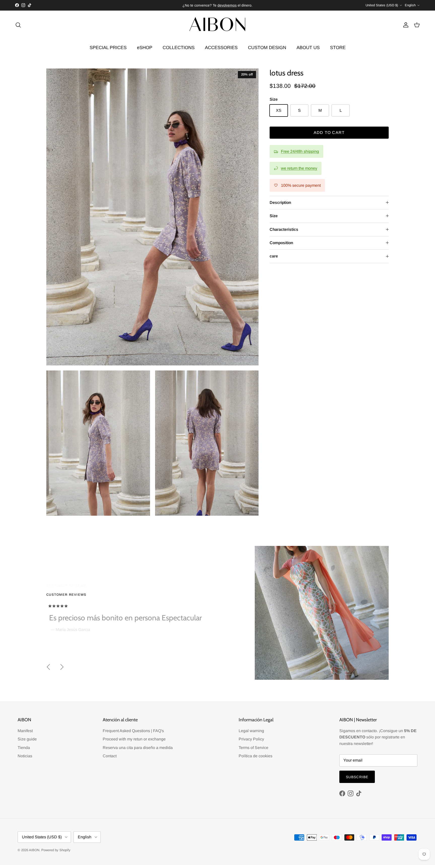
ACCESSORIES (221, 47)
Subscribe (357, 777)
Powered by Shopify (55, 850)
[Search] (18, 25)
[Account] (405, 25)
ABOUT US (308, 47)
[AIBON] (217, 25)
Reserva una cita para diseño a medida (138, 747)
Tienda (24, 747)
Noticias (25, 756)
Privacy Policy (251, 739)
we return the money (299, 168)
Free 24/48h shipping (300, 151)
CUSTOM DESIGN (267, 47)
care (274, 256)
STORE (338, 47)
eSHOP (144, 47)
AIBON (34, 850)
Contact (110, 756)
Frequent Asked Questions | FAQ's (133, 731)
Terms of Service (253, 747)
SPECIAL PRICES (108, 47)
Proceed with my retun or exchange (134, 739)
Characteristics (284, 229)
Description (280, 202)
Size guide (27, 739)
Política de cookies (255, 756)
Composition (281, 243)
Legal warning (251, 731)
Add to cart (329, 132)
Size (274, 216)
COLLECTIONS (179, 47)
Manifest (25, 731)
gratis (197, 5)
